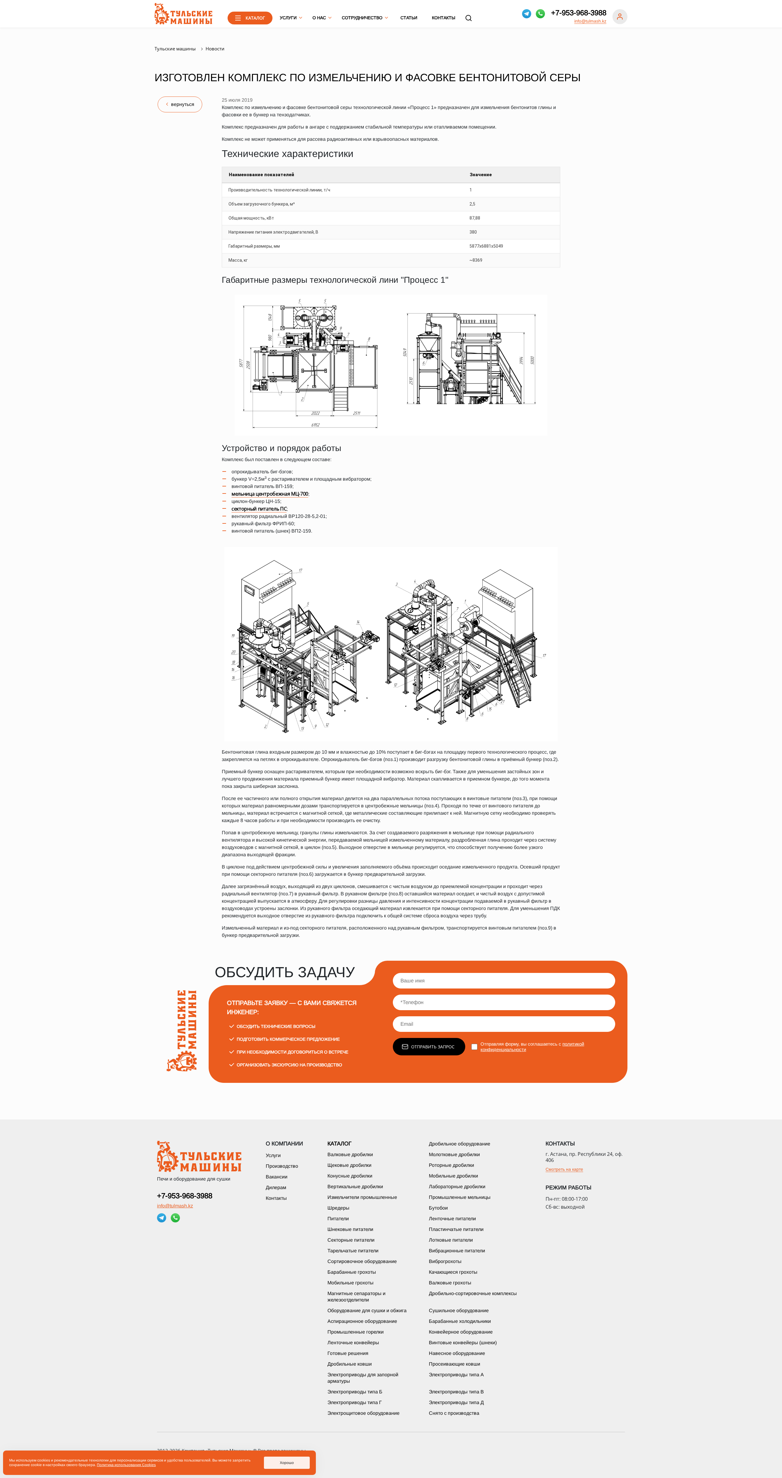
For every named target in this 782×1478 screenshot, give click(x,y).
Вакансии (276, 1176)
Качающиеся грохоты (453, 1272)
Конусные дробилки (349, 1175)
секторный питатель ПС (259, 508)
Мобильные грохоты (350, 1282)
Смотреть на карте (564, 1169)
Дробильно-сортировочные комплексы (473, 1293)
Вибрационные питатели (457, 1250)
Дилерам (276, 1187)
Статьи (408, 17)
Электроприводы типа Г (354, 1402)
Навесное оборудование (457, 1353)
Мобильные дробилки (453, 1175)
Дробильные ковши (349, 1364)
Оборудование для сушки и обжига (367, 1310)
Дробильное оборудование (459, 1143)
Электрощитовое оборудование (363, 1413)
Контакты (443, 17)
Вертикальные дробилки (355, 1186)
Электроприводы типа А (456, 1374)
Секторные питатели (351, 1240)
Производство (282, 1166)
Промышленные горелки (355, 1331)
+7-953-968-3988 (578, 12)
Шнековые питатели (350, 1229)
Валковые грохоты (450, 1282)
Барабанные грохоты (351, 1272)
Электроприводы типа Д (456, 1402)
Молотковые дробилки (454, 1154)
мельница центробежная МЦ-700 (270, 493)
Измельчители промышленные (362, 1197)
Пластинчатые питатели (456, 1229)
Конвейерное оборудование (461, 1331)
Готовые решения (347, 1353)
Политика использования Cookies (126, 1465)
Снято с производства (454, 1413)
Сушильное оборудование (459, 1310)
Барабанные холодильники (460, 1321)
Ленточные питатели (452, 1218)
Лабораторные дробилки (457, 1186)
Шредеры (338, 1207)
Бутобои (438, 1207)
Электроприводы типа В (456, 1391)
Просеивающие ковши (454, 1364)
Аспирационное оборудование (362, 1321)
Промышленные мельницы (460, 1197)
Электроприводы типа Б (354, 1391)
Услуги (273, 1155)
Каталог (339, 1144)
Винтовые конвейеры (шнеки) (463, 1342)
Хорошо (287, 1463)
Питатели (338, 1218)
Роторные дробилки (451, 1165)
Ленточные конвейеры (353, 1342)
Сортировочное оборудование (362, 1261)
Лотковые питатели (451, 1240)
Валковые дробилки (350, 1154)
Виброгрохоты (445, 1261)
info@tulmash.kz (590, 21)
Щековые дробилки (349, 1165)
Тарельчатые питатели (352, 1250)
